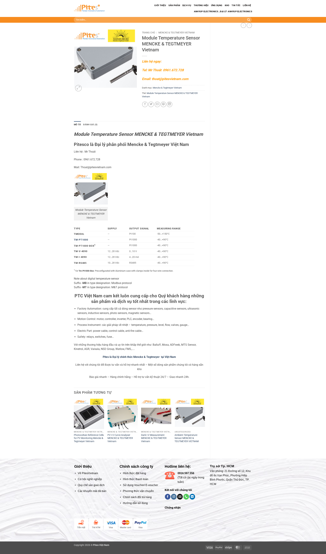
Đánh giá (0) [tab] (90, 124)
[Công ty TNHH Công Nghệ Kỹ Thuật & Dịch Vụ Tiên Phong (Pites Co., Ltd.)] (89, 9)
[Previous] (74, 425)
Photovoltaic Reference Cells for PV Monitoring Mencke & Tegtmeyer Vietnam (89, 438)
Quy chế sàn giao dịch (91, 485)
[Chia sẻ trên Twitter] (151, 104)
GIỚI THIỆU (160, 5)
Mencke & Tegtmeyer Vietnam (176, 32)
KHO (227, 5)
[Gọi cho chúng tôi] (186, 497)
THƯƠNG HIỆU (201, 5)
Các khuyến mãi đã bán (92, 491)
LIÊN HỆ (247, 5)
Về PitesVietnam (88, 473)
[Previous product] (249, 25)
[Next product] (243, 25)
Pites (106, 357)
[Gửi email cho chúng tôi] (180, 497)
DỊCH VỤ (186, 5)
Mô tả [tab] (77, 124)
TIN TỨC (236, 5)
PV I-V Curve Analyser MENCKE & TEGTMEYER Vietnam (120, 438)
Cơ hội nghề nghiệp (90, 479)
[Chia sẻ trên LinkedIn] (169, 104)
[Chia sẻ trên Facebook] (145, 104)
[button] (78, 88)
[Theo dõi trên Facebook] (167, 497)
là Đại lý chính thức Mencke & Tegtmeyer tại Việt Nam (143, 357)
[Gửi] (248, 20)
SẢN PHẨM (174, 5)
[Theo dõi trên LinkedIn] (192, 497)
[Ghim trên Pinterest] (163, 104)
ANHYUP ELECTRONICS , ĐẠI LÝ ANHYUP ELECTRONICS (222, 11)
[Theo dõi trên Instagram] (174, 497)
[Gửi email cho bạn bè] (157, 104)
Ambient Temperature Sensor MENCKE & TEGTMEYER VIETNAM (187, 438)
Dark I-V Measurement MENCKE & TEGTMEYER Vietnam (154, 438)
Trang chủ (148, 32)
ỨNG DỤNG (216, 5)
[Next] (204, 425)
